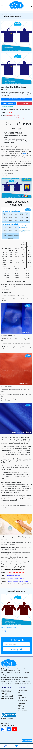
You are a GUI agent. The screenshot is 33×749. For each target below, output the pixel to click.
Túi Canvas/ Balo (22, 710)
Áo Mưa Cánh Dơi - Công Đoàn (13, 132)
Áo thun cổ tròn (22, 694)
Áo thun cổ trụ (21, 692)
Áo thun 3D (21, 708)
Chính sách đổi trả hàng (7, 698)
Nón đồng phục (22, 703)
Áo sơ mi (20, 695)
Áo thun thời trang (23, 707)
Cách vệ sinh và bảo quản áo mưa (14, 139)
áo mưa (24, 153)
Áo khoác (20, 698)
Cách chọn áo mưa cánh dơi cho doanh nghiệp (15, 136)
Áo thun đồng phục (23, 690)
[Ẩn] (20, 128)
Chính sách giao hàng (7, 695)
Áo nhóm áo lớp (22, 697)
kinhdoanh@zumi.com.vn (12, 115)
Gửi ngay (15, 650)
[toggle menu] (2, 5)
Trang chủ (5, 15)
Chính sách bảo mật (6, 690)
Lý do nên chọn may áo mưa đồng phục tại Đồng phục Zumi (17, 141)
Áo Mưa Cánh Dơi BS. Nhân (8, 627)
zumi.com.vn (22, 578)
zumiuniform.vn (11, 578)
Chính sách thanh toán (7, 696)
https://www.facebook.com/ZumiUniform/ (18, 581)
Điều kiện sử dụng (6, 691)
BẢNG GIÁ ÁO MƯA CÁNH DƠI (13, 134)
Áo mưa (20, 702)
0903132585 (16, 99)
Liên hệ (4, 631)
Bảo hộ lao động (22, 700)
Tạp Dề (19, 705)
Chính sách (4, 693)
